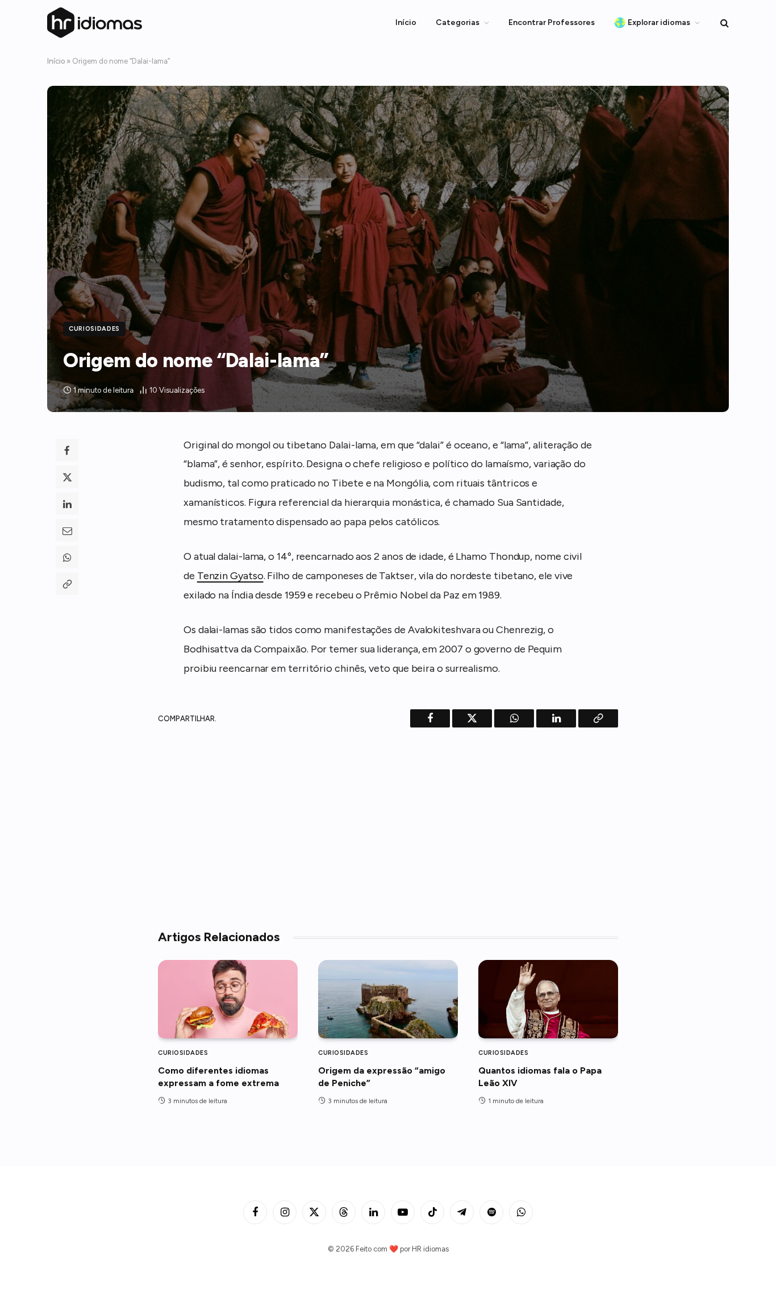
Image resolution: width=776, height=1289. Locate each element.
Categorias (457, 22)
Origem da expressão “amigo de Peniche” (381, 1076)
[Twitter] (67, 476)
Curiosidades (94, 328)
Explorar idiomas (659, 22)
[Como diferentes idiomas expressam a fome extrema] (228, 999)
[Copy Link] (67, 583)
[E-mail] (67, 530)
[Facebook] (67, 450)
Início (405, 22)
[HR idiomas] (95, 22)
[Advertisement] (388, 824)
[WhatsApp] (67, 557)
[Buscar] (723, 23)
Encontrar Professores (551, 22)
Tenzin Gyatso (230, 575)
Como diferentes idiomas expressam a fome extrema (218, 1076)
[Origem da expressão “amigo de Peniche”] (388, 999)
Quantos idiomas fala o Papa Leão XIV (540, 1076)
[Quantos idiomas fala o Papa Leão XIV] (548, 999)
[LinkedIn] (67, 503)
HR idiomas (430, 1249)
